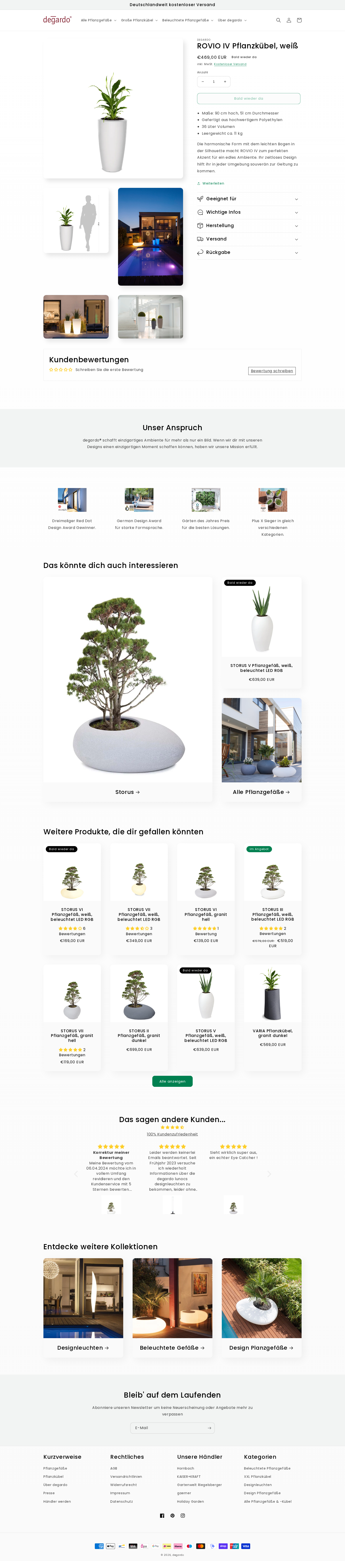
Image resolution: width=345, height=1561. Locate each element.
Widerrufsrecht (123, 1484)
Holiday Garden (190, 1501)
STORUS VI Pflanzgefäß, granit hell (206, 914)
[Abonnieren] (209, 1428)
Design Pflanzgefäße (262, 1493)
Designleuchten (80, 1347)
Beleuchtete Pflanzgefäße (267, 1468)
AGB (113, 1468)
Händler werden (57, 1501)
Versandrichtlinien (126, 1476)
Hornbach (185, 1468)
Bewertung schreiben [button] (272, 371)
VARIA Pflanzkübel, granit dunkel (273, 1033)
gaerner (184, 1493)
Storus (124, 792)
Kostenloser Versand (230, 64)
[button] (98, 20)
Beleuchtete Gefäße (169, 1347)
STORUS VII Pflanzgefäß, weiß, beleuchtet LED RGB (139, 914)
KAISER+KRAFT (189, 1476)
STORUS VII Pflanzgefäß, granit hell (72, 1036)
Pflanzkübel (53, 1476)
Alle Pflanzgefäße (258, 792)
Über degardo (55, 1484)
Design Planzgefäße (258, 1347)
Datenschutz (121, 1501)
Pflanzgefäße (55, 1468)
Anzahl (202, 72)
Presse (49, 1493)
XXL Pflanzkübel (257, 1476)
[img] (172, 1127)
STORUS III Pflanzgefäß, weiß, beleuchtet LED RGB (272, 914)
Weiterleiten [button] (213, 183)
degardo (178, 1555)
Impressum (120, 1493)
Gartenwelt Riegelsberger (199, 1484)
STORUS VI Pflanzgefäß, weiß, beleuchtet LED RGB (72, 914)
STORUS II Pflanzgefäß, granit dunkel (139, 1036)
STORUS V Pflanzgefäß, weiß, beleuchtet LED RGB (261, 668)
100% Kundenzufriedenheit (172, 1134)
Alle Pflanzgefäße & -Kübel (268, 1501)
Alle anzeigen (172, 1081)
